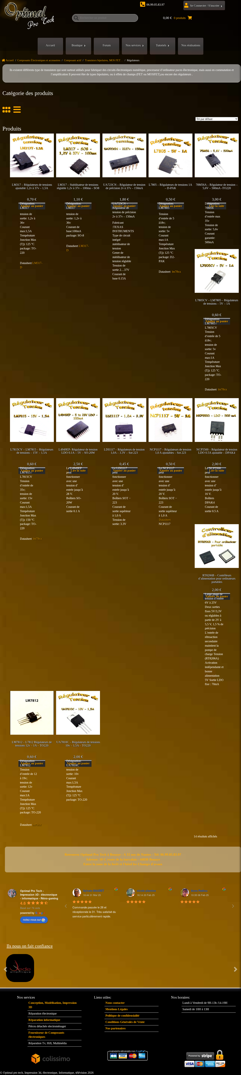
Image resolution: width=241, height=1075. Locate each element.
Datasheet (165, 519)
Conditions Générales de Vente (125, 1022)
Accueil (50, 45)
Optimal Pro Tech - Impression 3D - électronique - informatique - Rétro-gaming (39, 894)
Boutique (77, 45)
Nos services (133, 45)
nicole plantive (146, 890)
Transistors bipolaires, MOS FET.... (104, 60)
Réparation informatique (44, 1019)
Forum (107, 45)
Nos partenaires (115, 1028)
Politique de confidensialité (122, 1015)
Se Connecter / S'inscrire (204, 5)
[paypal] (128, 1055)
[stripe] (205, 1057)
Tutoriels (161, 45)
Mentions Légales (116, 1009)
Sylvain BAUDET (93, 890)
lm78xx (176, 271)
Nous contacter (115, 1002)
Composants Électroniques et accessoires (38, 60)
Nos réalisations (190, 45)
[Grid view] (6, 109)
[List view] (15, 109)
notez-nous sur (32, 919)
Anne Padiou (199, 890)
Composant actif (72, 60)
